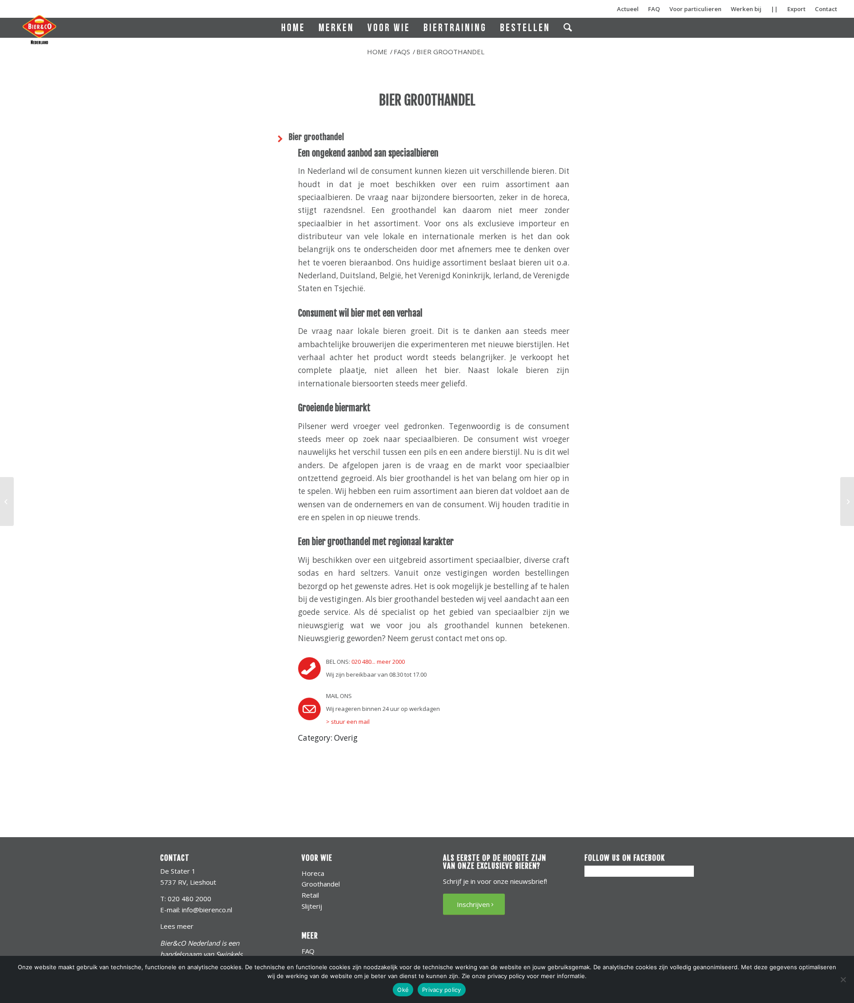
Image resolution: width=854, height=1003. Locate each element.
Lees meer (176, 926)
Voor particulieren (695, 9)
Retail (310, 895)
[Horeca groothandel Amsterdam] (7, 501)
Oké (403, 989)
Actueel (628, 9)
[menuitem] (293, 28)
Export (796, 9)
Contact (826, 9)
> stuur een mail (348, 722)
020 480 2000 (189, 898)
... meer (381, 662)
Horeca (313, 873)
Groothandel (321, 883)
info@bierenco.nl (207, 909)
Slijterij (312, 906)
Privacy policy (441, 989)
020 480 (361, 662)
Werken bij (746, 9)
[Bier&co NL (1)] (39, 29)
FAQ (654, 9)
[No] (842, 979)
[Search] (568, 28)
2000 (398, 662)
